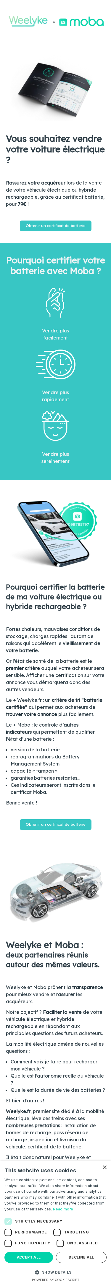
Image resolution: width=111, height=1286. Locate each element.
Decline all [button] (81, 1257)
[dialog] (55, 1223)
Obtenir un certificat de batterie (56, 225)
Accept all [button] (29, 1257)
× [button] (104, 1167)
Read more (63, 1209)
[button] (55, 1272)
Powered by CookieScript (55, 1280)
